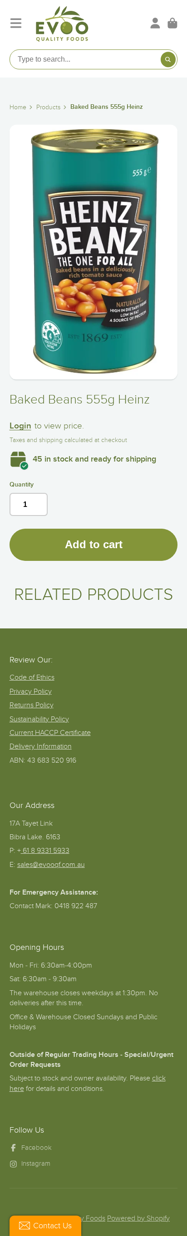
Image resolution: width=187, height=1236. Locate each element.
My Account (155, 23)
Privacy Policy (31, 691)
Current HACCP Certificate (50, 732)
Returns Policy (32, 705)
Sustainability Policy (39, 719)
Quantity (22, 485)
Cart (172, 23)
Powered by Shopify (138, 1218)
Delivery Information (41, 746)
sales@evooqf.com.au (51, 864)
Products (48, 107)
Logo (62, 23)
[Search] (168, 59)
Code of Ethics (32, 677)
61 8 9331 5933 (45, 850)
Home (18, 107)
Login (20, 426)
